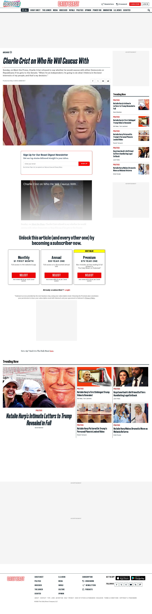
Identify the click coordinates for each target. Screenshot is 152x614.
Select (24, 275)
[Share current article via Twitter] (98, 81)
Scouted (126, 10)
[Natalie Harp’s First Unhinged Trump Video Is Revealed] (143, 126)
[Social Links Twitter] (121, 585)
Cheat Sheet (35, 10)
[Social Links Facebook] (117, 585)
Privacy (71, 598)
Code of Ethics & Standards (85, 598)
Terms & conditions (111, 598)
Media (55, 10)
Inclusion (99, 598)
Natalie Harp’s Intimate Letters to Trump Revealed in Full (39, 419)
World (60, 585)
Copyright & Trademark (128, 598)
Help (65, 598)
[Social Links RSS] (136, 585)
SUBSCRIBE (135, 4)
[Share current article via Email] (103, 81)
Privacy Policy (58, 167)
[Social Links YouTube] (131, 585)
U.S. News (117, 10)
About (37, 598)
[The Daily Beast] (68, 4)
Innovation (107, 10)
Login (67, 290)
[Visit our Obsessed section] (19, 4)
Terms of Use (48, 167)
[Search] (149, 10)
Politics (79, 10)
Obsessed (63, 10)
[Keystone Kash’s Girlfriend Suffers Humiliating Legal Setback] (143, 157)
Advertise (59, 598)
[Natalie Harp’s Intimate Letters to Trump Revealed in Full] (143, 109)
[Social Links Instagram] (126, 585)
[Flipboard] (140, 585)
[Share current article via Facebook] (93, 81)
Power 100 (97, 10)
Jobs (53, 598)
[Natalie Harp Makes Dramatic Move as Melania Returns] (143, 174)
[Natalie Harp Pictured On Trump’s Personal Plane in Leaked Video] (143, 140)
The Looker (46, 10)
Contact (43, 598)
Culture (61, 589)
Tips (48, 598)
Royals (72, 10)
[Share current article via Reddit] (108, 81)
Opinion (88, 10)
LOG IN (145, 4)
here (51, 351)
